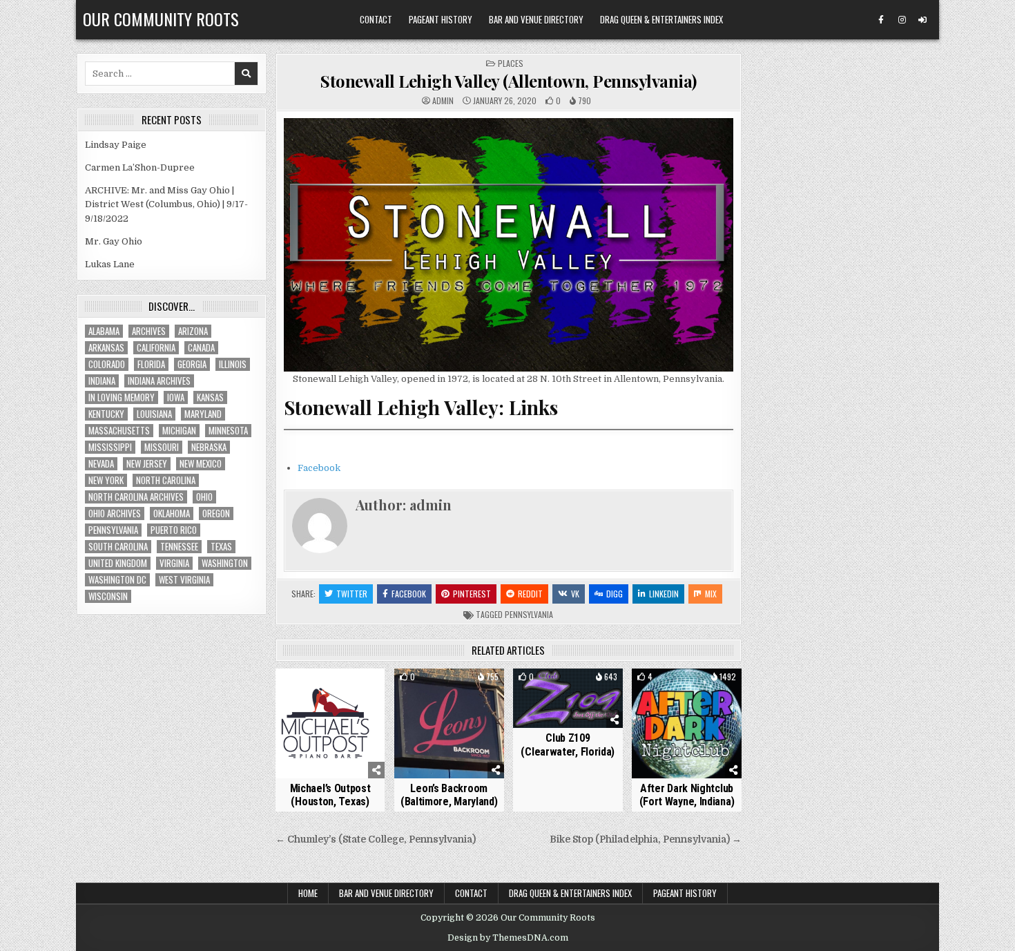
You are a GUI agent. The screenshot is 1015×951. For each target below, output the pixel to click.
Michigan (179, 430)
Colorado (106, 364)
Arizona (193, 331)
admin (443, 101)
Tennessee (179, 546)
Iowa (175, 397)
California (156, 347)
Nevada (101, 463)
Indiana (101, 380)
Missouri (161, 447)
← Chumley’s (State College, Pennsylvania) (376, 839)
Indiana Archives (159, 380)
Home (308, 893)
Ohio (204, 496)
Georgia (191, 364)
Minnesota (228, 430)
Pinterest (472, 593)
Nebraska (208, 447)
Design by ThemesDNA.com (507, 938)
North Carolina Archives (136, 496)
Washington (225, 563)
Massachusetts (119, 430)
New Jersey (146, 463)
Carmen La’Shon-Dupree (140, 167)
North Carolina (165, 480)
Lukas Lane (110, 264)
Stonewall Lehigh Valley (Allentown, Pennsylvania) (508, 81)
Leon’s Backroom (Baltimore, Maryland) (449, 795)
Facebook (319, 468)
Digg (614, 593)
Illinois (232, 364)
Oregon (216, 513)
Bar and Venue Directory (536, 19)
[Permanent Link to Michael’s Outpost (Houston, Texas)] (330, 723)
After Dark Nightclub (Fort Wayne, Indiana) (687, 795)
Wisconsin (108, 596)
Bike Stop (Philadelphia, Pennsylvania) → (646, 839)
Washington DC (117, 579)
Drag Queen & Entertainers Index (661, 19)
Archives (149, 331)
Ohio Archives (114, 513)
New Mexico (201, 463)
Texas (221, 546)
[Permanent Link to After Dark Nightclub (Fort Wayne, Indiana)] (687, 723)
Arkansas (106, 347)
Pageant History (440, 19)
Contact (376, 19)
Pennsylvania (529, 614)
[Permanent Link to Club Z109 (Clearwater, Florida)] (568, 698)
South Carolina (118, 546)
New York (106, 480)
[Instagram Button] (902, 20)
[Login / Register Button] (922, 20)
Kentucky (106, 414)
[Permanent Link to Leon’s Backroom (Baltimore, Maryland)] (449, 723)
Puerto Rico (174, 530)
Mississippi (110, 447)
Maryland (203, 414)
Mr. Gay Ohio (113, 241)
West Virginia (184, 579)
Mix (711, 593)
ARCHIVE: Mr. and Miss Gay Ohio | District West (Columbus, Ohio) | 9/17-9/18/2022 (166, 204)
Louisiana (154, 414)
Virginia (174, 563)
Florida (151, 364)
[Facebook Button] (881, 20)
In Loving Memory (121, 397)
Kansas (210, 397)
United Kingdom (117, 563)
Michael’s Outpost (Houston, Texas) (330, 795)
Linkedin (664, 593)
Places (510, 63)
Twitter (351, 593)
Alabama (103, 331)
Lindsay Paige (115, 145)
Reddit (530, 593)
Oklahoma (171, 513)
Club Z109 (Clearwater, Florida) (568, 744)
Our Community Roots (161, 18)
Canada (201, 347)
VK (575, 593)
